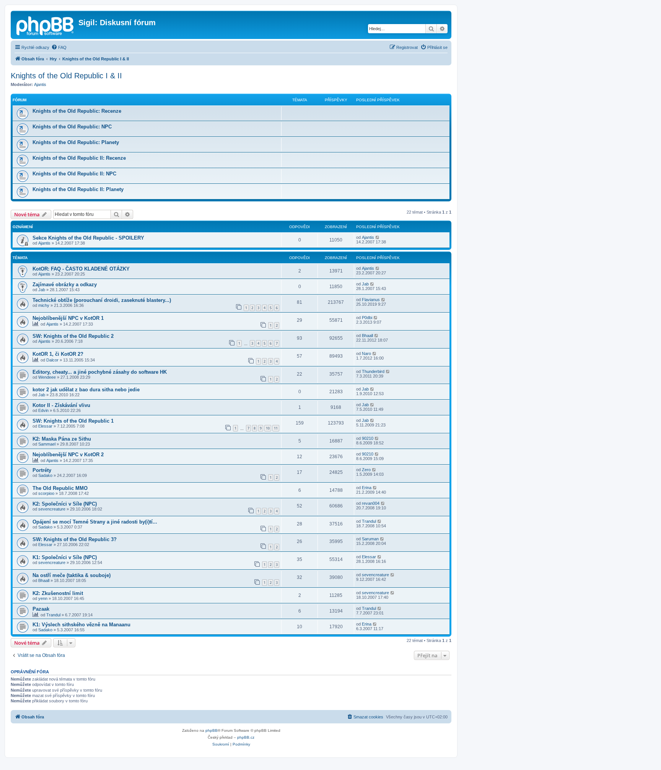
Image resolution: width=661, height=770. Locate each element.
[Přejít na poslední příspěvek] (377, 237)
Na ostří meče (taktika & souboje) (72, 575)
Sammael (46, 444)
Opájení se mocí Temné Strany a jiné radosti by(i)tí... (95, 522)
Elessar (45, 426)
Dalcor (52, 360)
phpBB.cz (245, 737)
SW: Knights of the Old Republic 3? (75, 539)
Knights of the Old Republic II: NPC (74, 174)
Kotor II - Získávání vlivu (61, 405)
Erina (366, 487)
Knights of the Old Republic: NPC (72, 127)
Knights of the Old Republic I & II (66, 75)
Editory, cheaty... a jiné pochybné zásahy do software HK (100, 372)
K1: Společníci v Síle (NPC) (65, 557)
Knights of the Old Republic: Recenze (77, 111)
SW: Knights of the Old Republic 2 (73, 336)
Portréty (42, 470)
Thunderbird (373, 371)
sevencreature (51, 509)
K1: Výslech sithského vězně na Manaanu (81, 624)
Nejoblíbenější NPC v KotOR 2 (68, 454)
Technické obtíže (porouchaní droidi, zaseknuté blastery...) (102, 300)
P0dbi (367, 317)
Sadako (45, 475)
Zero (366, 469)
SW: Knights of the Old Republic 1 (73, 421)
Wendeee (47, 377)
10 (268, 428)
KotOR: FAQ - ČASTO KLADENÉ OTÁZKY (81, 269)
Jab (41, 289)
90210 (367, 438)
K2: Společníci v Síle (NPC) (65, 504)
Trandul (369, 521)
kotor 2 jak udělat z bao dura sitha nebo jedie (86, 389)
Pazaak (41, 609)
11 (276, 428)
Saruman (370, 539)
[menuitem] (59, 47)
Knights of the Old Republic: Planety (76, 142)
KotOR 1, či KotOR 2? (58, 354)
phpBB (211, 730)
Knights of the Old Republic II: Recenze (79, 158)
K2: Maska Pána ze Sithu (62, 439)
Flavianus (371, 299)
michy (43, 305)
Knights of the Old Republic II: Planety (78, 189)
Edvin (43, 410)
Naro (366, 353)
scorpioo (46, 493)
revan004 (370, 503)
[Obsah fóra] (45, 25)
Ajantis (40, 84)
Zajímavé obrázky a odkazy (65, 284)
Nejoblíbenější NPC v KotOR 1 (68, 318)
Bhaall (367, 335)
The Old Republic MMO (60, 488)
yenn (42, 598)
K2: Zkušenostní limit (58, 593)
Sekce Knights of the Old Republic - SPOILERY (88, 238)
